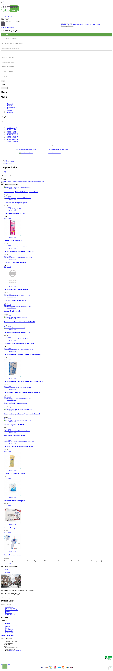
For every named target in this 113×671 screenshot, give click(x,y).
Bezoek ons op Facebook (9, 598)
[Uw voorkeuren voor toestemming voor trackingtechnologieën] (110, 668)
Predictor (10, 112)
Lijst (5, 172)
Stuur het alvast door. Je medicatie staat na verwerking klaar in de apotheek (80, 24)
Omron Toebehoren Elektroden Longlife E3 (19, 251)
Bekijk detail (7, 196)
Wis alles (4, 88)
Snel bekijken (11, 188)
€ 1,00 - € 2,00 (12, 128)
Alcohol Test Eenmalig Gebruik (14, 473)
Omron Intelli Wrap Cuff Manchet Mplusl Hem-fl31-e (22, 392)
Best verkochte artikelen (11, 610)
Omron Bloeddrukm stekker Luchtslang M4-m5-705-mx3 (23, 354)
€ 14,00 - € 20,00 (12, 134)
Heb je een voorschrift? (67, 23)
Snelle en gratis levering (67, 26)
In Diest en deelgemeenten (7, 27)
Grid (5, 171)
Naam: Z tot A (18, 181)
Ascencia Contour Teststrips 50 (14, 501)
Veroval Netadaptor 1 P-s (12, 311)
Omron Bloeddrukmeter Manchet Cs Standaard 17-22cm (23, 381)
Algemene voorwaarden (11, 625)
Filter (2, 182)
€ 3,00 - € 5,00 (12, 129)
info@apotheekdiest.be (15, 650)
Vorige (6, 569)
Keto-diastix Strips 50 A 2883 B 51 (15, 435)
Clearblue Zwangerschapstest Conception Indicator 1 (22, 414)
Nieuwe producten (10, 608)
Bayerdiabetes (11, 107)
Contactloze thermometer (12, 555)
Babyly (10, 104)
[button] (22, 24)
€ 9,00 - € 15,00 (12, 133)
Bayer (9, 105)
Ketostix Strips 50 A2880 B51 (14, 425)
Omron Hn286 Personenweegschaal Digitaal (19, 446)
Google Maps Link (10, 614)
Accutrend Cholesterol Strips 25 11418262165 (19, 322)
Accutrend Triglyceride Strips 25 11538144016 (19, 343)
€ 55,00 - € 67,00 (12, 139)
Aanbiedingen (9, 607)
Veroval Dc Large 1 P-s (12, 528)
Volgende (7, 572)
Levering (7, 623)
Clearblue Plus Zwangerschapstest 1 (16, 403)
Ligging (7, 628)
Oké (2, 81)
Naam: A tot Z (10, 181)
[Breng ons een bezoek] (4, 666)
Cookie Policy (9, 632)
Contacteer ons (9, 629)
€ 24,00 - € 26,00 (12, 136)
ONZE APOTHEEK (8, 635)
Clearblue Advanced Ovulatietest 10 (16, 262)
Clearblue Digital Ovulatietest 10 (15, 300)
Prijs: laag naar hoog (27, 181)
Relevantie (4, 181)
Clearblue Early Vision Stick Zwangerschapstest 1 (21, 192)
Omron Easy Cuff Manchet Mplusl (16, 289)
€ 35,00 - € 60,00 (12, 138)
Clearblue (10, 109)
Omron (10, 110)
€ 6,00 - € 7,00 (12, 131)
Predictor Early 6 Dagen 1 (13, 240)
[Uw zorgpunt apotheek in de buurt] (26, 150)
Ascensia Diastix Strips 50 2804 (14, 213)
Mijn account (8, 613)
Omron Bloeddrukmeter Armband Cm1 (17, 333)
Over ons (7, 626)
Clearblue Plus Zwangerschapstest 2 (16, 202)
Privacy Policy (9, 631)
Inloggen (7, 611)
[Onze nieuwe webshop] (26, 153)
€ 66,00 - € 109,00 (13, 141)
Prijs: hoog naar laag (38, 181)
